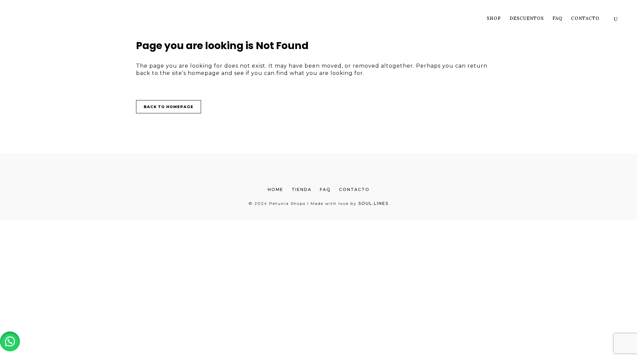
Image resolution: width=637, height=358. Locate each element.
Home (275, 189)
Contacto (354, 189)
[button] (10, 341)
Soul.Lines (373, 203)
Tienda (302, 189)
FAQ (325, 189)
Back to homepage (168, 106)
